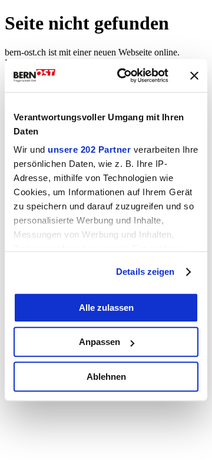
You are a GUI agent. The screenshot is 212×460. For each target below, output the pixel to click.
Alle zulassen (106, 308)
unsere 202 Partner (89, 149)
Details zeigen (145, 272)
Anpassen (99, 342)
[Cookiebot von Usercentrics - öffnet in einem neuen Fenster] (124, 75)
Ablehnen (106, 377)
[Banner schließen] (194, 75)
